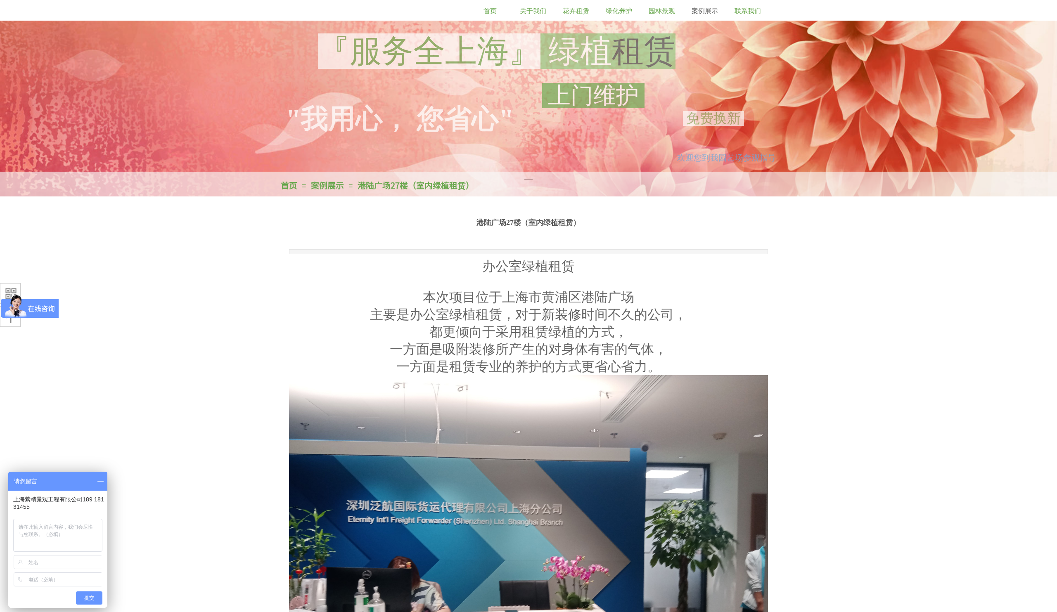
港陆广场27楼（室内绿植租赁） (416, 185)
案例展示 (327, 185)
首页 (289, 185)
